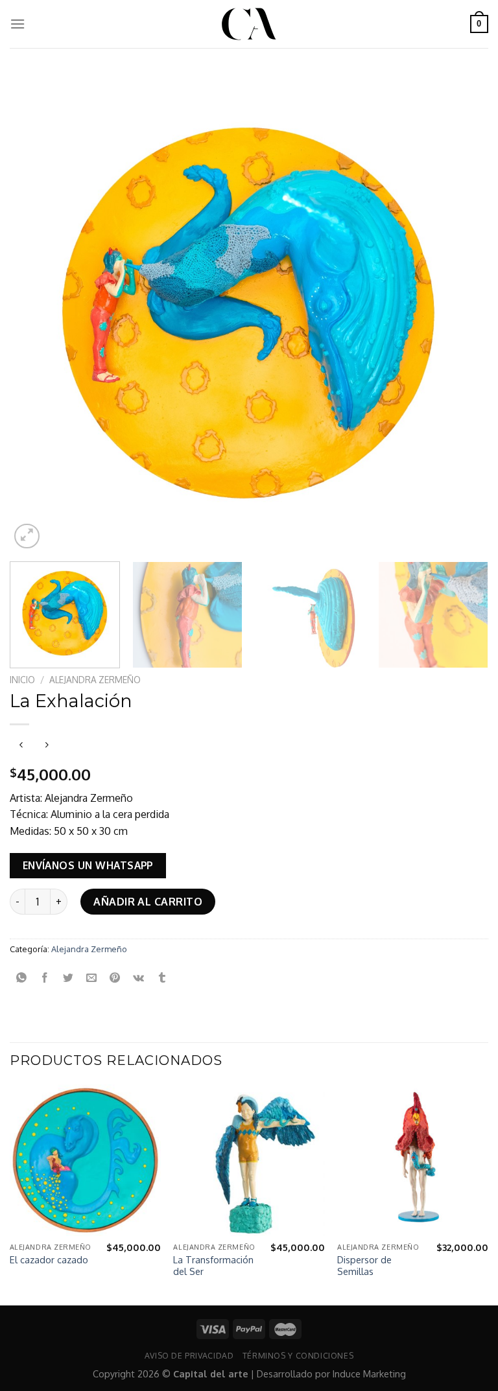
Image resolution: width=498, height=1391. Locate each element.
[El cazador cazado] (85, 1159)
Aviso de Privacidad (189, 1355)
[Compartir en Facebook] (45, 977)
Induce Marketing (369, 1373)
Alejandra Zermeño (95, 679)
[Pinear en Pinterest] (115, 977)
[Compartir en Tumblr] (161, 977)
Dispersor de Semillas (364, 1266)
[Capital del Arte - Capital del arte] (249, 24)
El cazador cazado (49, 1259)
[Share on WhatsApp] (21, 977)
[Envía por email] (91, 977)
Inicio (22, 679)
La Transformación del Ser (213, 1266)
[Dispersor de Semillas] (412, 1159)
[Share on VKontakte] (138, 977)
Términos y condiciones (298, 1355)
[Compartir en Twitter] (68, 977)
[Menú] (17, 24)
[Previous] (35, 312)
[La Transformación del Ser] (248, 1159)
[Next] (462, 312)
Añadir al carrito (147, 901)
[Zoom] (27, 536)
